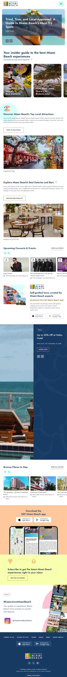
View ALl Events (57, 248)
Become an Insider (18, 578)
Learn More (43, 352)
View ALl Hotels (57, 467)
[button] (61, 3)
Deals (41, 637)
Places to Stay (23, 637)
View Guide (10, 31)
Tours (33, 637)
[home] (13, 3)
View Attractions (13, 130)
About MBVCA (58, 637)
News (48, 637)
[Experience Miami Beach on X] (33, 663)
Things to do (9, 637)
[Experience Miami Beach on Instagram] (29, 663)
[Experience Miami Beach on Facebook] (37, 663)
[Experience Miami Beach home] (33, 656)
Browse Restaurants (14, 198)
